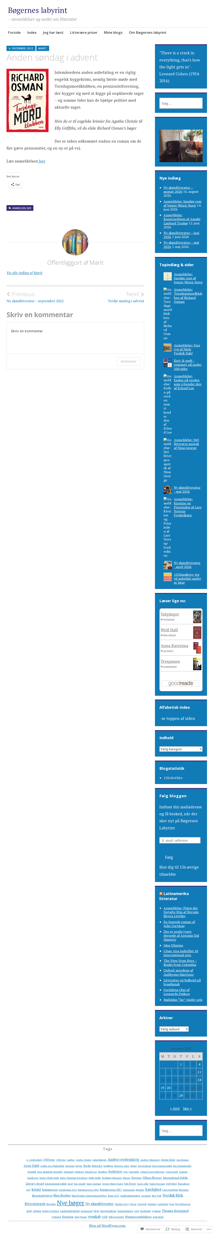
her (41, 161)
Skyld (96, 1211)
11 (199, 1072)
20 (168, 1087)
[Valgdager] (197, 621)
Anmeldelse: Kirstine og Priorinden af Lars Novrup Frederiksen (187, 507)
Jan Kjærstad (168, 619)
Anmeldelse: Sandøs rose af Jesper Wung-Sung (183, 203)
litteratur (184, 1189)
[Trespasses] (197, 668)
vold (104, 1217)
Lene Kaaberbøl (170, 1189)
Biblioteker (97, 1166)
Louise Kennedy (170, 666)
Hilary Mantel (169, 635)
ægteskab (158, 1216)
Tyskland (56, 1216)
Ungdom (67, 1217)
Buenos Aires (122, 1165)
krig (28, 1189)
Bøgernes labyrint (37, 10)
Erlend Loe (91, 1171)
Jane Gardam (94, 1183)
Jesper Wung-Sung (112, 1183)
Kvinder (140, 1189)
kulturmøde (129, 1189)
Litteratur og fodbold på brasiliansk (182, 982)
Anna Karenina (174, 645)
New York (156, 1195)
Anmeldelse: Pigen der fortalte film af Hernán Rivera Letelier (181, 912)
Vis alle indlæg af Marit (24, 272)
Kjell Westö (171, 1183)
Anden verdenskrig (123, 1159)
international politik (56, 1183)
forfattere (115, 1171)
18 (199, 1079)
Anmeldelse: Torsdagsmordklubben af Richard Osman (188, 295)
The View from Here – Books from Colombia (180, 962)
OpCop (133, 1204)
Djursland (68, 1171)
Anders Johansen (150, 1159)
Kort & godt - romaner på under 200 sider (188, 364)
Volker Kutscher (116, 1216)
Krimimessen (50, 1190)
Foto (125, 1171)
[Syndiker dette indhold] (160, 893)
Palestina (152, 1204)
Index (32, 32)
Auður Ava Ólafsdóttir (52, 1165)
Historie (126, 1177)
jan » (187, 1108)
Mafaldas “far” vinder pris (183, 999)
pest (29, 1211)
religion (37, 1211)
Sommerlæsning (125, 1211)
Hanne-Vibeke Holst (49, 1177)
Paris (171, 1204)
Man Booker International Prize (89, 1195)
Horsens (136, 1178)
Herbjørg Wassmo (112, 1177)
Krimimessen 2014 (68, 1189)
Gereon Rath (172, 1171)
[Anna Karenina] (197, 652)
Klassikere (184, 1183)
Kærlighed (153, 1189)
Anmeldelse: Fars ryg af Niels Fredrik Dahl (187, 349)
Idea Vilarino (173, 945)
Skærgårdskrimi (108, 1211)
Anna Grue (168, 1160)
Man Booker (62, 1195)
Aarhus (71, 1159)
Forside (14, 32)
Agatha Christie (83, 1159)
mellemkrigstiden (130, 1195)
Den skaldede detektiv (50, 1171)
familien (102, 1171)
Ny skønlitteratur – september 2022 (35, 297)
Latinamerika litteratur (174, 896)
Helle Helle (95, 1177)
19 (162, 1087)
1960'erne (61, 1159)
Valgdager (170, 614)
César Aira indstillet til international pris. (181, 953)
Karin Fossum (157, 1183)
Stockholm (145, 1211)
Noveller (51, 1204)
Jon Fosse (130, 1183)
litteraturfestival (42, 1195)
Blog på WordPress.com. (107, 1225)
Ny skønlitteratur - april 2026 (187, 564)
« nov (175, 1108)
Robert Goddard (50, 1211)
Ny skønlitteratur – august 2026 (178, 189)
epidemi (79, 1171)
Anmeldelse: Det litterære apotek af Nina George (186, 444)
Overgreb (142, 1204)
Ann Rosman (182, 1159)
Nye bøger (70, 1203)
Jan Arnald (79, 1183)
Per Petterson (182, 1204)
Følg (169, 857)
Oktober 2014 (121, 1204)
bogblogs (108, 1165)
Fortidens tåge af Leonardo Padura (177, 991)
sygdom (156, 1211)
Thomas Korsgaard (175, 1211)
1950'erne (49, 1160)
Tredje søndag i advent (126, 297)
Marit (42, 48)
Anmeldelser (21, 208)
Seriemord (87, 1211)
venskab (94, 1216)
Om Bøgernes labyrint (147, 32)
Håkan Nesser (152, 1178)
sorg (136, 1211)
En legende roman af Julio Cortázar (179, 924)
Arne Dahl (31, 1165)
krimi (36, 1189)
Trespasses (170, 661)
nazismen (146, 1195)
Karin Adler (143, 1183)
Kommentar (128, 361)
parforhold (163, 1204)
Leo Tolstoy (168, 650)
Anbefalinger (99, 1159)
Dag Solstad (144, 1165)
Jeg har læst (53, 32)
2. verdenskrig (34, 1159)
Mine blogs (113, 32)
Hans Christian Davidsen (74, 1177)
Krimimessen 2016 (88, 1189)
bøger (134, 1165)
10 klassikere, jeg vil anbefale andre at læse (187, 578)
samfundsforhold (70, 1211)
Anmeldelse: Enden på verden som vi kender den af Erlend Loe (187, 382)
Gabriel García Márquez (152, 1171)
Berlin (87, 1166)
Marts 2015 (113, 1195)
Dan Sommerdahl (162, 1165)
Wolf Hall (169, 629)
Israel (70, 1183)
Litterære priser (83, 32)
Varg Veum (81, 1216)
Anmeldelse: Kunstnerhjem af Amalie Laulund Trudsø (182, 219)
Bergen (79, 1166)
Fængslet (134, 1171)
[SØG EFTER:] (181, 103)
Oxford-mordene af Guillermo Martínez (179, 972)
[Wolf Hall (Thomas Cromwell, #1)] (197, 637)
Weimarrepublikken (138, 1217)
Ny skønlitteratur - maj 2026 (187, 489)
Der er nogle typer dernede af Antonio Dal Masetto (181, 935)
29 (181, 1095)
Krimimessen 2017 (111, 1190)
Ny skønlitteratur (99, 1203)
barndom (70, 1166)
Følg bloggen (173, 795)
